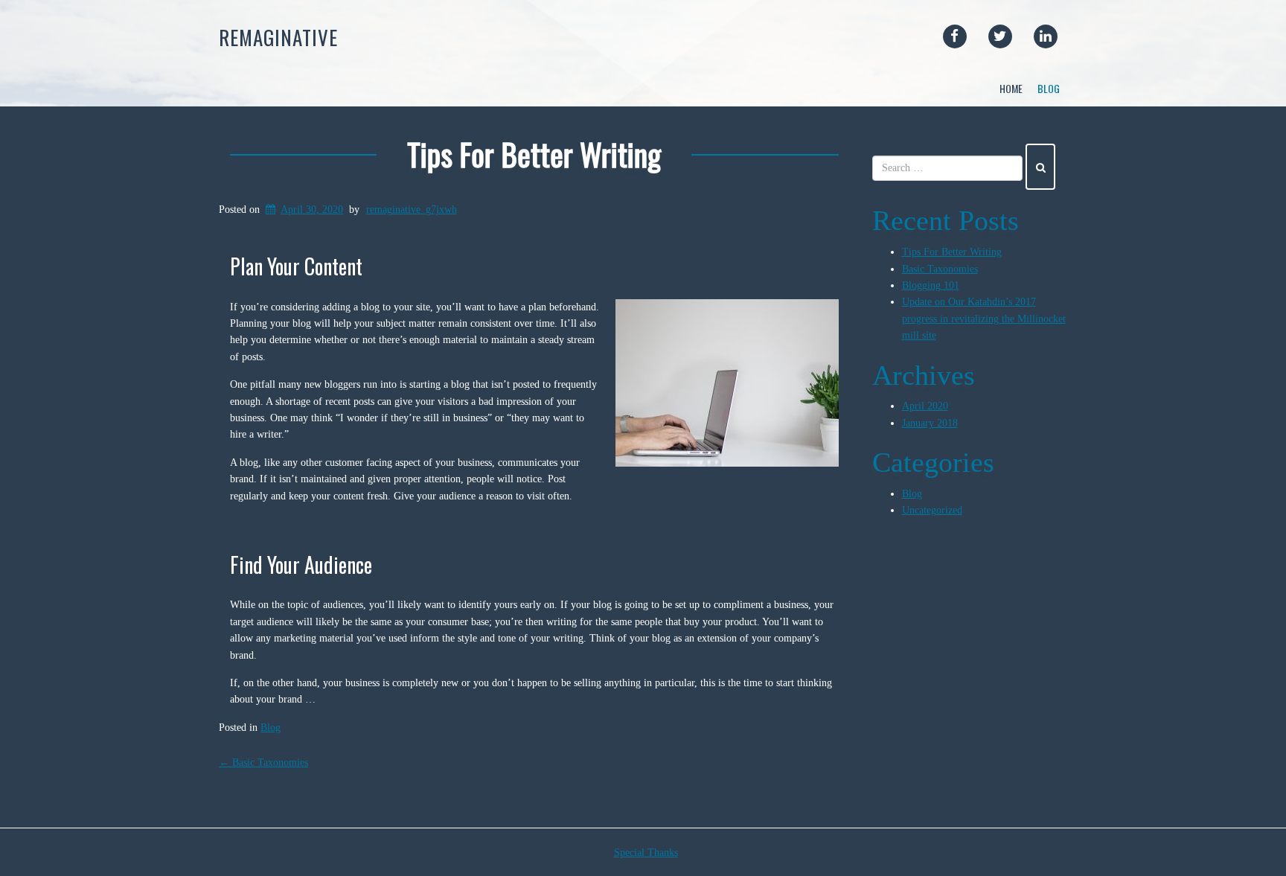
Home (1011, 88)
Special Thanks (646, 852)
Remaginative (278, 37)
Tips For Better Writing (534, 153)
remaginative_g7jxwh (411, 209)
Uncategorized (932, 510)
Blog (1048, 88)
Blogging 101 (930, 285)
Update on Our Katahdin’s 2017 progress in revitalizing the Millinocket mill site (984, 318)
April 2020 (925, 406)
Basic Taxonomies (263, 762)
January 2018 (930, 423)
